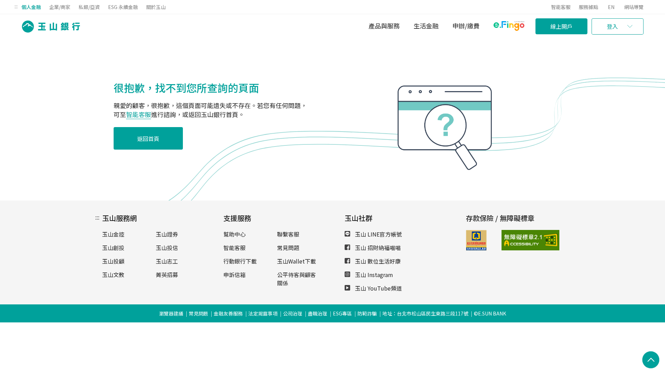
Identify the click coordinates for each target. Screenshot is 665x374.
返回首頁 (148, 138)
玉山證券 (167, 234)
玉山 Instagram (373, 274)
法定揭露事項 (262, 313)
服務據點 (588, 6)
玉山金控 (113, 234)
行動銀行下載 (240, 261)
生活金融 (426, 25)
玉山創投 (113, 247)
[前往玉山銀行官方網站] (48, 26)
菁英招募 (167, 274)
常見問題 (288, 247)
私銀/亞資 (89, 6)
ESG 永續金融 (123, 6)
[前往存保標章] (476, 248)
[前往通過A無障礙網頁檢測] (514, 240)
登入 (612, 26)
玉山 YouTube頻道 (378, 288)
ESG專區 (342, 313)
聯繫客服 (288, 234)
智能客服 (560, 6)
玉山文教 (113, 274)
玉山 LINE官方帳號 (378, 234)
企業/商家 (59, 6)
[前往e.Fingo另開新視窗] (509, 26)
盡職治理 (317, 313)
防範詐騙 (367, 313)
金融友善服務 (228, 313)
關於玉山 (156, 6)
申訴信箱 (234, 274)
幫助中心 (234, 234)
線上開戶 (561, 26)
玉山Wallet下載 (296, 261)
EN (611, 6)
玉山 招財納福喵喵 (377, 247)
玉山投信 (167, 247)
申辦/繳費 (466, 25)
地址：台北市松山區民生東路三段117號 (425, 313)
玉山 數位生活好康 (377, 261)
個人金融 (31, 6)
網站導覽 (634, 6)
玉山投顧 (113, 261)
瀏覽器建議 (171, 313)
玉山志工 (167, 261)
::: (16, 6)
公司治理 (292, 313)
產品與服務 (384, 25)
